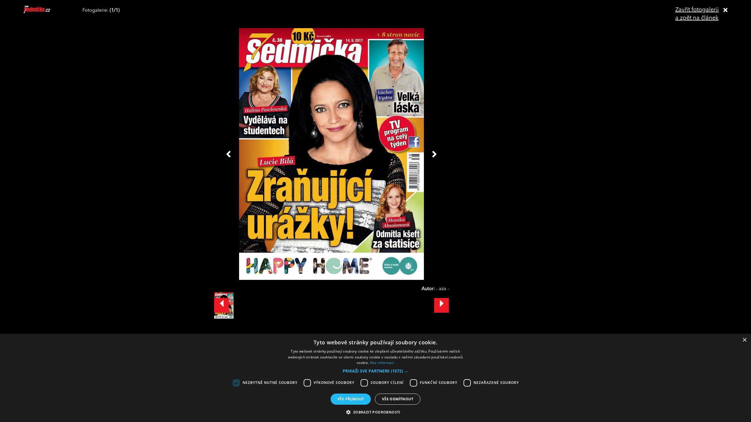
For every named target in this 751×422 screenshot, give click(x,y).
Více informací (382, 362)
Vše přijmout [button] (350, 399)
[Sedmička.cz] (44, 12)
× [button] (744, 340)
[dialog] (375, 378)
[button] (375, 371)
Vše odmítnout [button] (397, 399)
